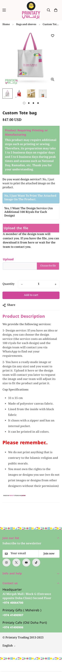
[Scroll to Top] (56, 654)
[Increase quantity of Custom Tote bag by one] (55, 284)
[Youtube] (26, 562)
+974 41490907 (12, 615)
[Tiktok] (36, 562)
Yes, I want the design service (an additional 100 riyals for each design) (28, 212)
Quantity (8, 284)
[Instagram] (6, 562)
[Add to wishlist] (52, 35)
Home (6, 24)
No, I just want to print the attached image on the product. (30, 198)
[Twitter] (16, 562)
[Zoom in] (52, 79)
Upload (8, 259)
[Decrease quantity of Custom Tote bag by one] (22, 284)
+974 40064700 (12, 603)
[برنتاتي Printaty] (31, 10)
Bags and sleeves (26, 24)
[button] (56, 10)
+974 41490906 (12, 627)
